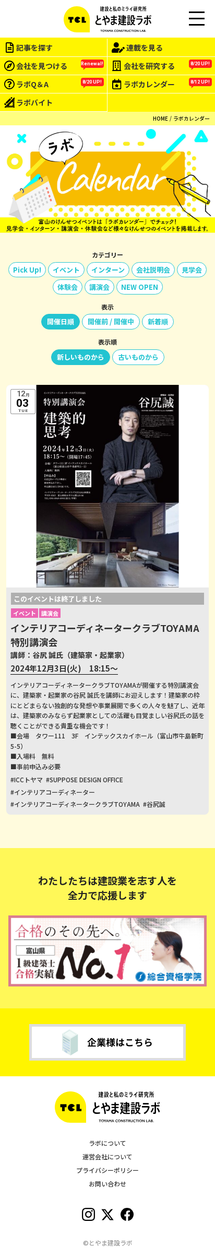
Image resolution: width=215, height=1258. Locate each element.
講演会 (99, 287)
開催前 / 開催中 (111, 321)
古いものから (138, 357)
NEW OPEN (139, 287)
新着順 (158, 321)
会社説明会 (153, 270)
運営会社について (107, 1156)
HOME (160, 118)
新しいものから (80, 357)
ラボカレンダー (191, 118)
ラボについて (107, 1142)
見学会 (192, 270)
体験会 (67, 287)
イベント (66, 270)
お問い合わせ (107, 1183)
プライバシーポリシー (107, 1170)
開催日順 (60, 321)
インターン (108, 270)
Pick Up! (27, 270)
